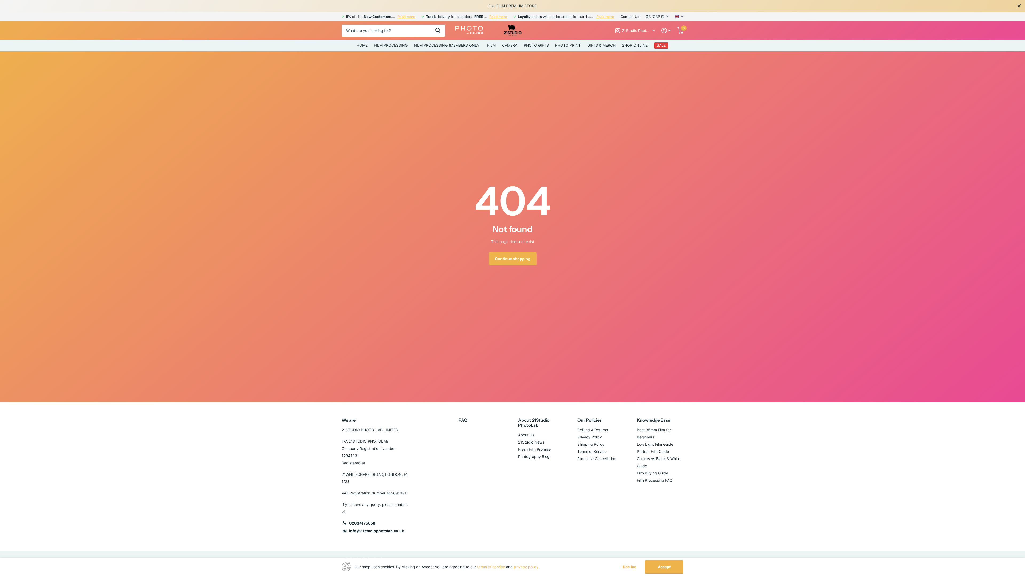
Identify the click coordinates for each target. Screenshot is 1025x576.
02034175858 (362, 523)
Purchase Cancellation (596, 458)
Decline (629, 567)
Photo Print (568, 45)
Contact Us (630, 16)
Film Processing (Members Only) (447, 45)
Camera (509, 45)
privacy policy (526, 567)
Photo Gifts (536, 45)
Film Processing (391, 45)
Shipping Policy (590, 444)
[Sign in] (666, 31)
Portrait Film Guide (653, 451)
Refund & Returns (592, 430)
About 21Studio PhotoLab (534, 422)
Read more (406, 16)
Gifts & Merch (601, 45)
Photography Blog (534, 456)
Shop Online (635, 45)
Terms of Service (592, 451)
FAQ (463, 420)
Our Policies (589, 420)
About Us (526, 435)
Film (491, 45)
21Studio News (531, 442)
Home (362, 45)
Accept (664, 567)
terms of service (491, 567)
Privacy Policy (589, 437)
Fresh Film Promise (534, 449)
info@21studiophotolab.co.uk (376, 531)
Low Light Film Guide (655, 444)
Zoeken (438, 31)
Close (1019, 6)
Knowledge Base (653, 420)
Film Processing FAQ (654, 480)
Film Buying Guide (652, 473)
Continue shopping (512, 258)
